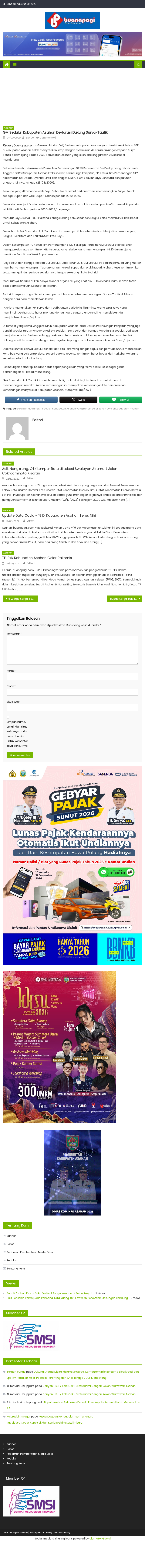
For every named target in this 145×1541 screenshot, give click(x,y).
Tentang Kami (16, 1268)
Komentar (14, 634)
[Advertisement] (72, 97)
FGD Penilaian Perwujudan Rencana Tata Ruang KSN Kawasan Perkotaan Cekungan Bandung (67, 1298)
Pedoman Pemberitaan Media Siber (30, 1252)
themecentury (61, 1532)
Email (11, 686)
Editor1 (30, 137)
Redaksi (11, 1260)
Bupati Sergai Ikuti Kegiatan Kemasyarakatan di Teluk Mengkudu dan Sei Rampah (126, 599)
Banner (11, 1236)
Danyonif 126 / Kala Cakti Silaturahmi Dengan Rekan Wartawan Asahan (89, 1386)
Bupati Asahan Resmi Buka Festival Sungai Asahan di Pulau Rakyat (50, 1293)
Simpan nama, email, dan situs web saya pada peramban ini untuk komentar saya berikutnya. (17, 734)
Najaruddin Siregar (18, 1416)
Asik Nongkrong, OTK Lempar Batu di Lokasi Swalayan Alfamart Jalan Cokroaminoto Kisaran (59, 470)
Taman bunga (16, 1372)
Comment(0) (48, 137)
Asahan (8, 127)
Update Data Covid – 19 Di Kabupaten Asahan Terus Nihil (49, 515)
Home (11, 1244)
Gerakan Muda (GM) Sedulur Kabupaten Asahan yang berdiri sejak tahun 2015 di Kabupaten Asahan (77, 408)
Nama (12, 671)
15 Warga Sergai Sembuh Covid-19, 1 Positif (23, 599)
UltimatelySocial (100, 1538)
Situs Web (13, 702)
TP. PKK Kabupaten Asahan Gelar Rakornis (37, 558)
